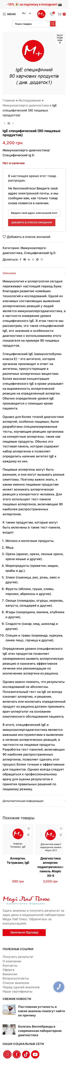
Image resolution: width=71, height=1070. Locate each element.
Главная (9, 100)
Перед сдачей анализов (21, 987)
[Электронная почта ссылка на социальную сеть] (24, 259)
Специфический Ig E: (40, 253)
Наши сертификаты (17, 991)
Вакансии (10, 974)
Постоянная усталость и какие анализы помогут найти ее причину (41, 1011)
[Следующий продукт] (13, 123)
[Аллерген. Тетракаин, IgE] (18, 839)
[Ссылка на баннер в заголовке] (34, 4)
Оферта (8, 970)
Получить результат (18, 957)
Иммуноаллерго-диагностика (26, 105)
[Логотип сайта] (41, 14)
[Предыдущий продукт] (5, 123)
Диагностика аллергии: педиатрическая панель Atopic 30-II (50, 867)
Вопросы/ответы (16, 978)
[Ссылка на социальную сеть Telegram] (37, 259)
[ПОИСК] (52, 23)
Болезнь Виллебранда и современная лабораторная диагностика (40, 1031)
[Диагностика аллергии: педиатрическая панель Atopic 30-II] (50, 839)
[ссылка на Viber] (42, 259)
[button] (29, 835)
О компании (12, 961)
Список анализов (16, 983)
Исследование (29, 100)
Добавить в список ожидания (32, 222)
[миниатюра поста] (9, 1012)
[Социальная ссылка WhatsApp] (33, 259)
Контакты (10, 965)
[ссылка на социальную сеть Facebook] (20, 259)
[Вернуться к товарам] (9, 123)
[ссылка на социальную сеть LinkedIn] (29, 259)
